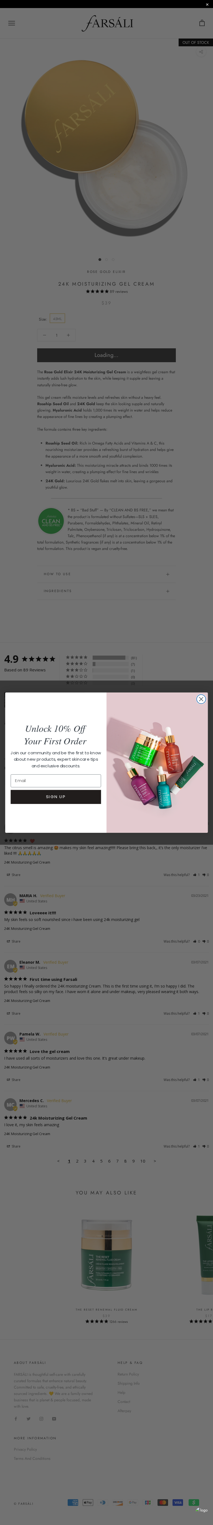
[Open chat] (202, 1514)
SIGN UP (56, 796)
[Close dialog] (201, 699)
